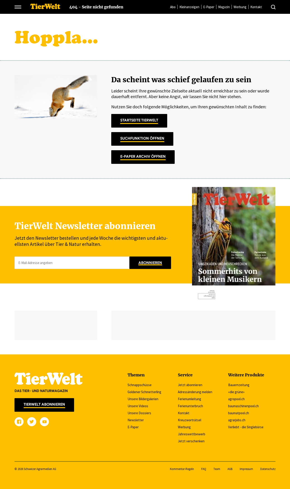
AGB (229, 469)
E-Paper (208, 7)
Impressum (246, 469)
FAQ (203, 469)
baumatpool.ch (238, 413)
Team (216, 469)
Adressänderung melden (195, 392)
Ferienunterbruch (190, 406)
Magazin (224, 7)
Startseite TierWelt (139, 120)
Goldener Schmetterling (144, 392)
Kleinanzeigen (189, 7)
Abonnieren (150, 263)
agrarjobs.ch (236, 420)
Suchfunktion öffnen (142, 138)
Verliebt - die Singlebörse (245, 427)
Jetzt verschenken (191, 441)
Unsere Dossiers (139, 413)
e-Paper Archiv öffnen (143, 156)
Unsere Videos (138, 406)
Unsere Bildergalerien (143, 399)
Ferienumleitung (189, 399)
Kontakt (256, 7)
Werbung (240, 7)
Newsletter (136, 420)
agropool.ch (236, 399)
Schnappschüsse (140, 385)
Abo (173, 7)
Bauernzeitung (238, 385)
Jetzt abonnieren (190, 385)
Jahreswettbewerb (191, 434)
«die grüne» (236, 392)
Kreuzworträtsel (189, 420)
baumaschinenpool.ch (243, 406)
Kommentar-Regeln (182, 469)
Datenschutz (268, 469)
